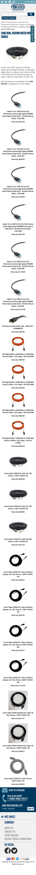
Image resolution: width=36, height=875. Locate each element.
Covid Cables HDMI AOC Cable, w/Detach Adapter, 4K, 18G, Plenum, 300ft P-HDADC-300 (18, 680)
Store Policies (11, 835)
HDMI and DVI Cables (9, 27)
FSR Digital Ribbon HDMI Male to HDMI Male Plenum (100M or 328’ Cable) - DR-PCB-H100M (18, 440)
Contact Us (10, 831)
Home (3, 22)
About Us (9, 828)
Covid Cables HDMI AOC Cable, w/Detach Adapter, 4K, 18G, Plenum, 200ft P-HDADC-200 (18, 644)
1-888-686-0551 (17, 798)
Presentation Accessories (16, 22)
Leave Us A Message (17, 790)
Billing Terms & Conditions (18, 838)
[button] (33, 34)
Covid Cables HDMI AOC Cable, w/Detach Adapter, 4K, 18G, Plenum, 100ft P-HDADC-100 (18, 574)
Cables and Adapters (26, 24)
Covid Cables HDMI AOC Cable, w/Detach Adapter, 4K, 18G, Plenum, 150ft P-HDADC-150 (18, 609)
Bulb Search (9, 18)
